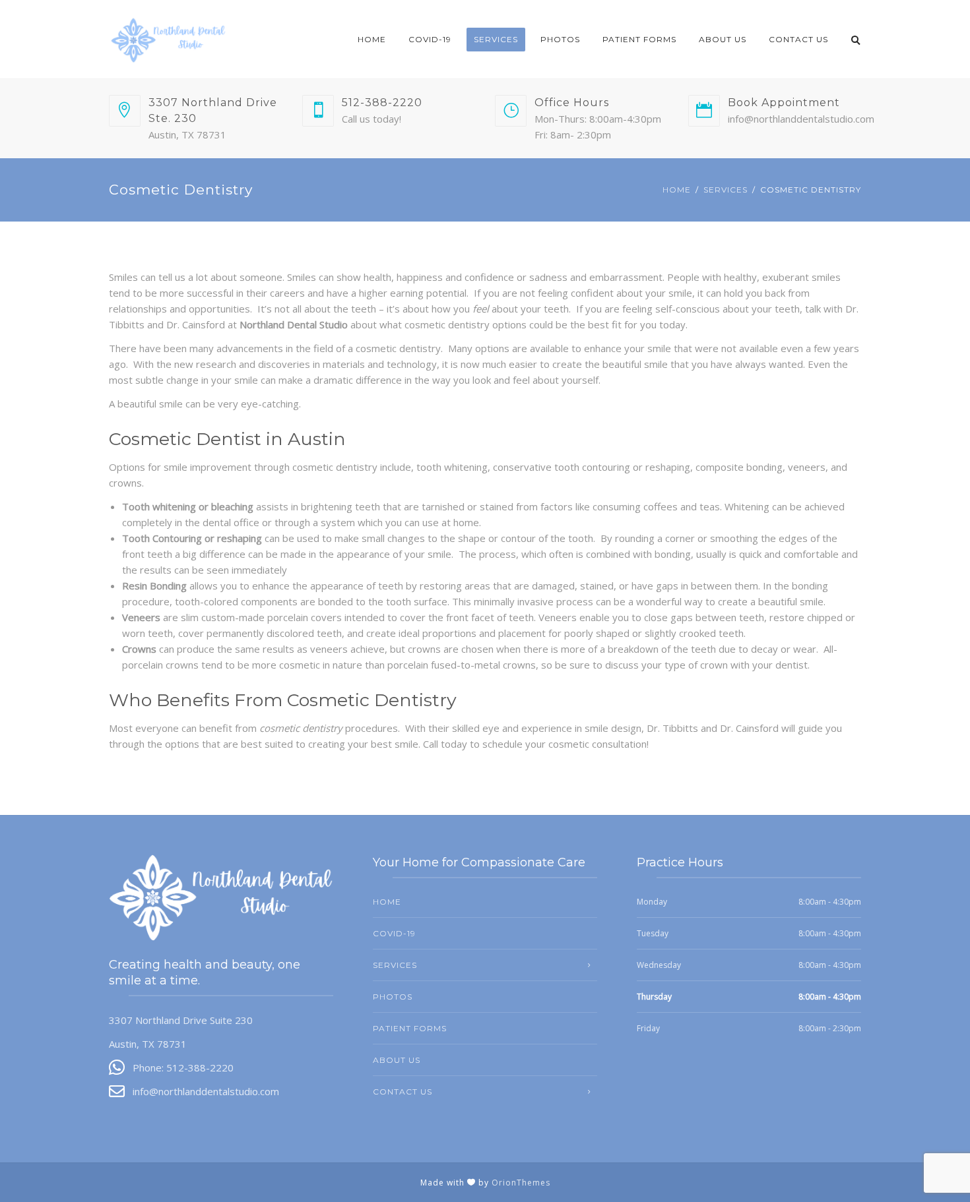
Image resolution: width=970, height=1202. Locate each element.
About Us (722, 39)
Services (496, 39)
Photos (560, 39)
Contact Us (798, 39)
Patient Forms (639, 39)
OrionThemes (521, 1182)
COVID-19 (429, 39)
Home (372, 39)
